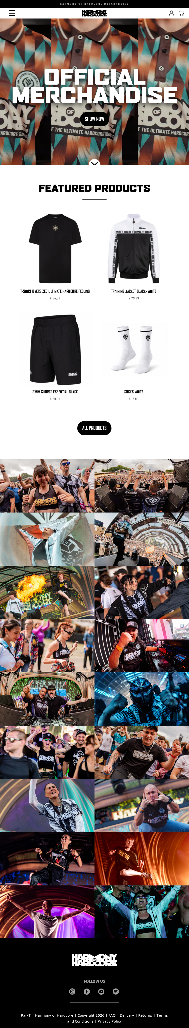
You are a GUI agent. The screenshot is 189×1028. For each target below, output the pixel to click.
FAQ (112, 1015)
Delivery (127, 1015)
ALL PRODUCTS (94, 428)
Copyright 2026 (91, 1015)
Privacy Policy (110, 1021)
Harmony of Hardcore (54, 1015)
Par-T (26, 1015)
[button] (7, 5)
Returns (145, 1015)
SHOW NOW (94, 119)
